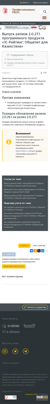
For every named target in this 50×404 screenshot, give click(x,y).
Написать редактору (36, 307)
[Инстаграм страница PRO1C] (5, 352)
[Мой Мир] (42, 250)
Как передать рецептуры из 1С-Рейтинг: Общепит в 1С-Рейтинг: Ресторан (24, 208)
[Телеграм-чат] (26, 352)
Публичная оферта (40, 2)
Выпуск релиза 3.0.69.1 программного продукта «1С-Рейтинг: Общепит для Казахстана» (24, 184)
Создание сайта (31, 394)
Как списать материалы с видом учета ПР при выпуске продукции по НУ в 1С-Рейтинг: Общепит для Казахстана (24, 215)
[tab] (25, 55)
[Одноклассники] (35, 250)
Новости (10, 254)
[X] (39, 250)
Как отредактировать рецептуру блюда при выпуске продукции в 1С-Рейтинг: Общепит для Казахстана (23, 224)
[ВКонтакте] (31, 250)
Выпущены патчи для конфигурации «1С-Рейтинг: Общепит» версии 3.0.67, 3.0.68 (24, 190)
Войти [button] (24, 2)
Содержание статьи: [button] (22, 55)
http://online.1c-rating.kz (25, 151)
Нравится (24, 245)
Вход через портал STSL (14, 266)
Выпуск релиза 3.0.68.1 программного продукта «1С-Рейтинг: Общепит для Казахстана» (24, 196)
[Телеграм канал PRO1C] (15, 352)
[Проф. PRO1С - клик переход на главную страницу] (5, 10)
